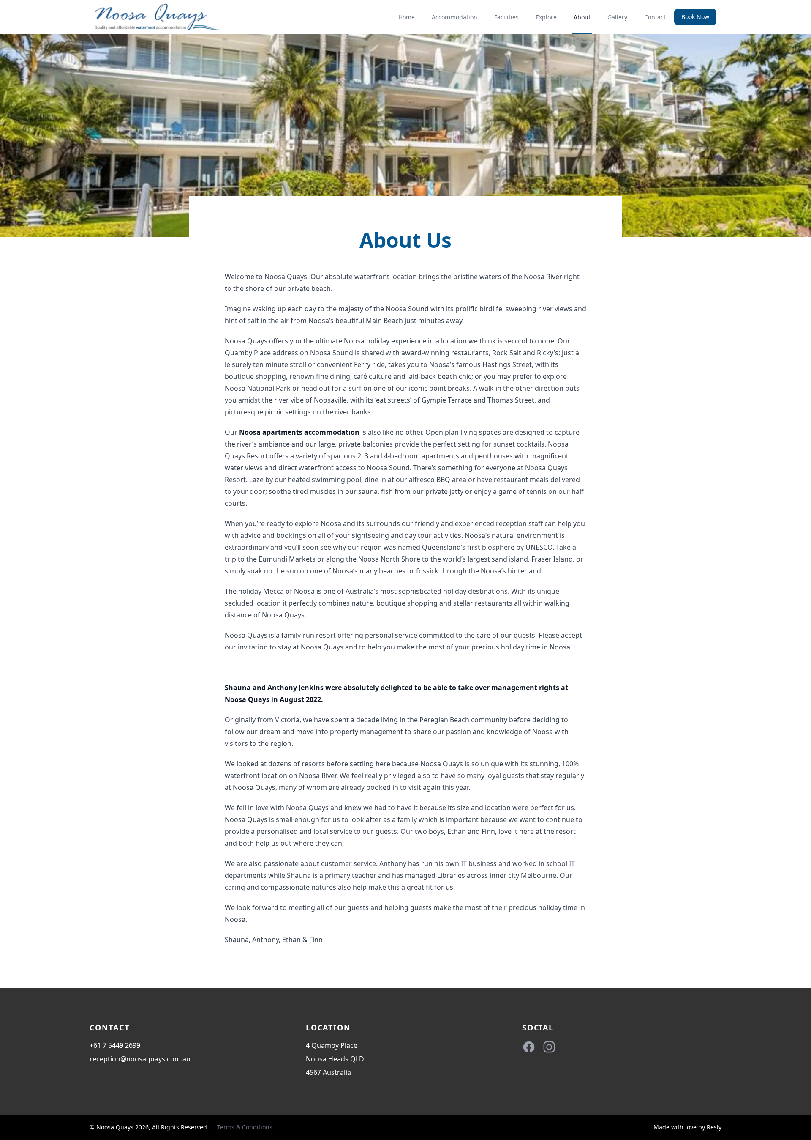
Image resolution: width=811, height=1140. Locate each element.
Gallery (617, 17)
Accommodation (454, 17)
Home (406, 17)
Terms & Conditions (244, 1127)
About (582, 17)
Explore (546, 17)
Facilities (506, 17)
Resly (714, 1127)
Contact (655, 17)
